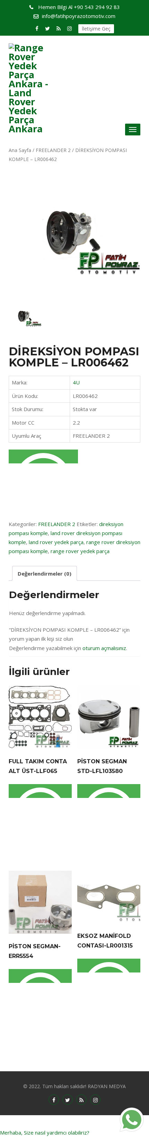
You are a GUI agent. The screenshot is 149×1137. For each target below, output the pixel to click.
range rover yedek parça (80, 551)
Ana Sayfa (20, 150)
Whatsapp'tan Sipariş (43, 456)
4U (76, 382)
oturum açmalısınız (104, 648)
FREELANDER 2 (53, 150)
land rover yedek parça (56, 542)
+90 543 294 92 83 (79, 6)
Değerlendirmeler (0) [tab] (44, 573)
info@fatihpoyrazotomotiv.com (78, 15)
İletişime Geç (96, 28)
